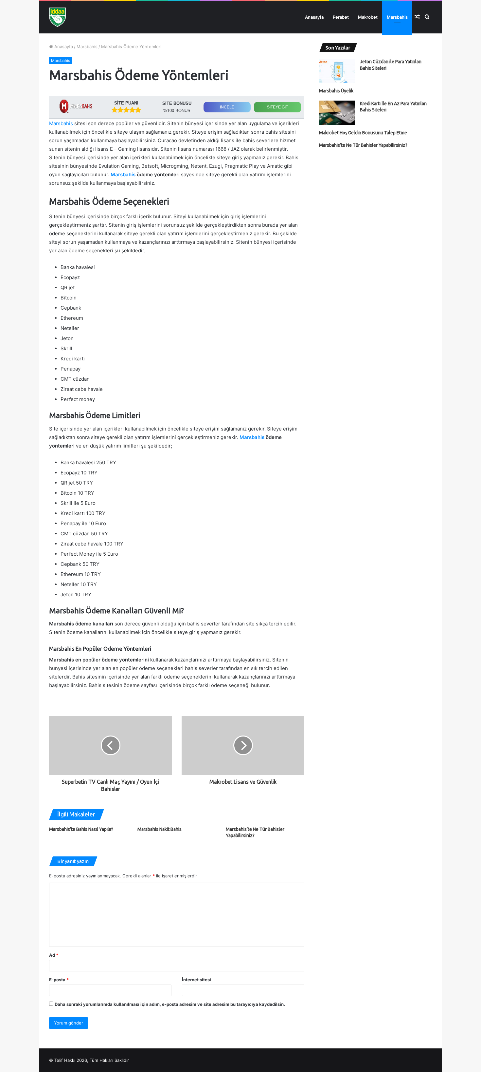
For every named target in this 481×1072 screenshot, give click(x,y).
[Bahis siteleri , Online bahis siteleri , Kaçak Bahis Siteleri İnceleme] (57, 17)
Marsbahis (397, 17)
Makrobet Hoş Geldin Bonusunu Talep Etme (363, 132)
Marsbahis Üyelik (336, 90)
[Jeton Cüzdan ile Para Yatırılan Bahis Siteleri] (337, 71)
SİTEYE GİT (277, 107)
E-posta (59, 979)
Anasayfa (314, 17)
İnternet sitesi (196, 979)
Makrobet (368, 17)
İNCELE (227, 107)
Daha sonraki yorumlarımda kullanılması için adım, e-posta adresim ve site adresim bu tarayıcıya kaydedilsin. (170, 1004)
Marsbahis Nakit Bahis (159, 829)
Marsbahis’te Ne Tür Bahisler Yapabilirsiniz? (363, 145)
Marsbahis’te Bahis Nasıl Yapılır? (81, 829)
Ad (53, 955)
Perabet (341, 17)
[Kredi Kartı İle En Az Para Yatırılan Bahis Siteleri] (337, 113)
